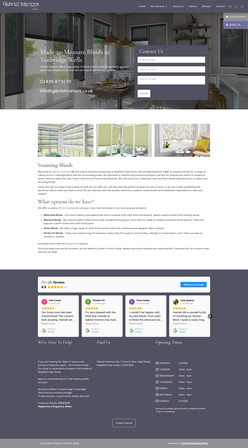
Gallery (193, 6)
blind (76, 243)
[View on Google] (44, 302)
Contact (220, 6)
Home (142, 6)
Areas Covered (124, 422)
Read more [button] (48, 323)
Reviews (206, 6)
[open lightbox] (65, 139)
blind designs (68, 207)
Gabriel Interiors (61, 171)
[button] (159, 6)
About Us (178, 6)
